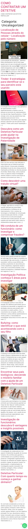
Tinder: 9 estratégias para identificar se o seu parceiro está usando (13, 83)
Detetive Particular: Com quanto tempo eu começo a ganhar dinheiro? (14, 478)
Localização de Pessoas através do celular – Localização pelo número (13, 34)
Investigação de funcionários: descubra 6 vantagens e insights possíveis (14, 424)
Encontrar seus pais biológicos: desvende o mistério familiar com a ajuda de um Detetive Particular (13, 377)
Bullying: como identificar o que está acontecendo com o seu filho (13, 327)
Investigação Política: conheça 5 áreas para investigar (13, 277)
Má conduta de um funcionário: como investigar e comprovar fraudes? (12, 230)
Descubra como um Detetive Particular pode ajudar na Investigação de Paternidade (12, 134)
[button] (24, 525)
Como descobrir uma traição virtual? (13, 182)
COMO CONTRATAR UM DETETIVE (13, 6)
